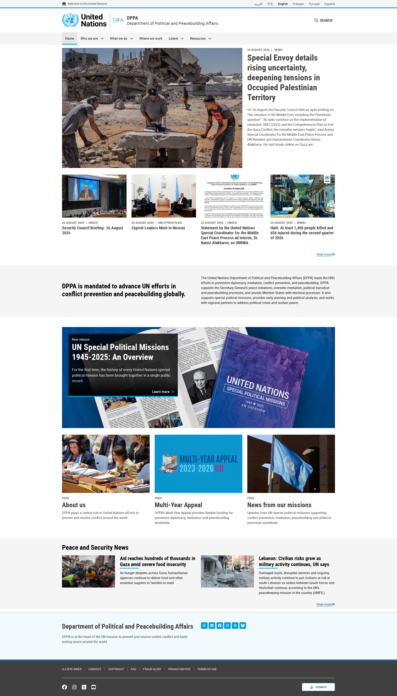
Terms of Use (207, 669)
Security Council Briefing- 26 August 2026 (92, 230)
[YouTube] (93, 687)
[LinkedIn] (212, 625)
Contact (94, 669)
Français (298, 4)
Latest (172, 38)
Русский (314, 4)
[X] (204, 625)
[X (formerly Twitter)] (84, 687)
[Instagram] (227, 625)
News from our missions (279, 505)
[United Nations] (84, 20)
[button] (323, 20)
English (283, 4)
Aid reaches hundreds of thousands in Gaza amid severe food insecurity (157, 561)
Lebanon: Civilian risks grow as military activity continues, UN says (294, 561)
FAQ (133, 669)
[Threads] (235, 625)
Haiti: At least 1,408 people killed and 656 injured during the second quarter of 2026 (302, 232)
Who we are (87, 38)
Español (330, 4)
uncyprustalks (170, 223)
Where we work (150, 38)
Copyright (116, 669)
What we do (117, 38)
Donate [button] (321, 687)
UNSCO (93, 223)
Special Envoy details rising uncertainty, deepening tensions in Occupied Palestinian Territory (283, 77)
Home (69, 38)
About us (74, 505)
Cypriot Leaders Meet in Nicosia (158, 228)
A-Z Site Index (72, 669)
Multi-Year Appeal (178, 505)
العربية (258, 4)
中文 (270, 4)
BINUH (301, 223)
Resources (196, 38)
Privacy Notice (179, 669)
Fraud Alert (152, 669)
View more (324, 254)
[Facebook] (219, 625)
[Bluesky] (242, 625)
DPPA (132, 18)
